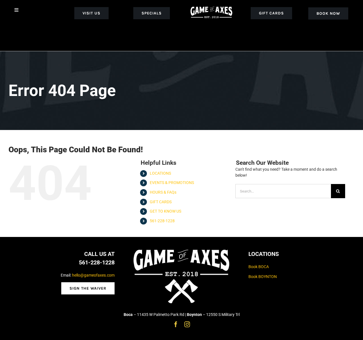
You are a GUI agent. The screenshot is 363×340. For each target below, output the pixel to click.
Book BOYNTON (262, 276)
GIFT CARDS (161, 202)
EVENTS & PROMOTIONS (172, 182)
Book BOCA (258, 266)
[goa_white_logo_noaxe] (211, 6)
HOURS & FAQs (163, 192)
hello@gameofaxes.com (93, 275)
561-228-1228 (162, 221)
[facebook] (176, 324)
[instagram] (187, 324)
